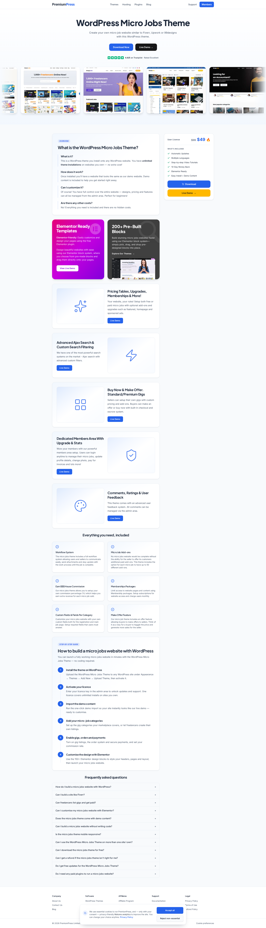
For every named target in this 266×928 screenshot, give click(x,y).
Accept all (170, 910)
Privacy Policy (191, 901)
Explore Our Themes (123, 253)
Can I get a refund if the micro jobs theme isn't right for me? (106, 858)
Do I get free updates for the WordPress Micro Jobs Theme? (106, 865)
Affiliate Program (126, 901)
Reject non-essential (170, 918)
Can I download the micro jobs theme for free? (106, 850)
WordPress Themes (94, 901)
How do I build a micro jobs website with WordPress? (106, 786)
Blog (148, 4)
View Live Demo (67, 268)
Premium (63, 4)
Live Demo (146, 47)
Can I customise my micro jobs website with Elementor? (106, 810)
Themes (114, 4)
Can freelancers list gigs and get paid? (106, 802)
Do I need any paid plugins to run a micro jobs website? (106, 873)
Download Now (121, 47)
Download (190, 184)
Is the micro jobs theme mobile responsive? (106, 834)
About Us (56, 901)
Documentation (159, 901)
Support (192, 4)
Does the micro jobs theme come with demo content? (106, 818)
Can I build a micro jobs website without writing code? (106, 826)
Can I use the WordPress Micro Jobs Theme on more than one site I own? (106, 842)
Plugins (138, 4)
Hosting (126, 4)
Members (207, 4)
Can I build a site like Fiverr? (106, 794)
